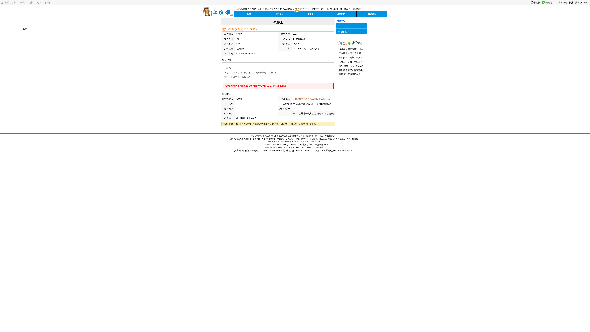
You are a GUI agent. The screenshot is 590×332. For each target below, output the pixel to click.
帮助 (586, 2)
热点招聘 (5, 2)
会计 (14, 2)
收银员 (48, 2)
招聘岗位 (280, 14)
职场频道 (372, 14)
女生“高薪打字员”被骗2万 (351, 66)
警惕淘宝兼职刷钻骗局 (349, 74)
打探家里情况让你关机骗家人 (353, 70)
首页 (249, 14)
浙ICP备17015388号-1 (303, 150)
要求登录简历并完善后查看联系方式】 (313, 98)
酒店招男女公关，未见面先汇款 (354, 57)
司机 (31, 2)
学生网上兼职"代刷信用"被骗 (352, 53)
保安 (22, 2)
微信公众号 (550, 2)
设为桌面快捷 (566, 2)
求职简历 (341, 14)
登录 (580, 2)
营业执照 (287, 150)
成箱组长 (342, 31)
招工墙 (310, 14)
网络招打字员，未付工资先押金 (354, 61)
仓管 (39, 2)
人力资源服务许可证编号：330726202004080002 (258, 150)
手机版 (536, 2)
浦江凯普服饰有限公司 (237, 29)
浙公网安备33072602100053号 (341, 150)
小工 (340, 26)
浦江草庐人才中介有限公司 (315, 144)
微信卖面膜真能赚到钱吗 (351, 49)
